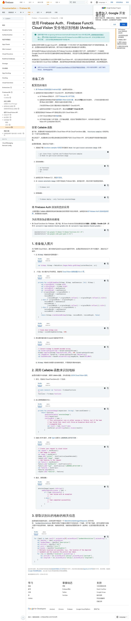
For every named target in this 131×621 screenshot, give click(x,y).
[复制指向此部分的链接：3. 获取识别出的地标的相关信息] (77, 516)
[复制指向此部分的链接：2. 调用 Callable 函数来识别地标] (77, 370)
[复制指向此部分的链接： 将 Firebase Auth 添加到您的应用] (71, 207)
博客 (111, 2)
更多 (57, 2)
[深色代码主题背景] (108, 152)
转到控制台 (119, 2)
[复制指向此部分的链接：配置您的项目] (49, 85)
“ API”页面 (66, 96)
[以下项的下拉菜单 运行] (33, 2)
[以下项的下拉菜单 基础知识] (16, 12)
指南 (29, 586)
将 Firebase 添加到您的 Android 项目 (48, 89)
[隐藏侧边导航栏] (23, 617)
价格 (48, 70)
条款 (29, 617)
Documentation (9, 8)
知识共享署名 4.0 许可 (58, 569)
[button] (11, 30)
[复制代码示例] (108, 165)
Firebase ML (24, 8)
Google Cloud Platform (83, 609)
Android (52, 609)
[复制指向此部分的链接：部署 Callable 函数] (54, 127)
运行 (30, 2)
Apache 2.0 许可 (88, 569)
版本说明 (99, 595)
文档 (48, 2)
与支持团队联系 (101, 586)
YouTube (65, 595)
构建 (21, 2)
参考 (29, 589)
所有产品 (96, 609)
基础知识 (11, 12)
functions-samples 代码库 (53, 148)
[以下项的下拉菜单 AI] (23, 12)
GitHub (30, 598)
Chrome (60, 609)
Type (53, 438)
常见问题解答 (101, 598)
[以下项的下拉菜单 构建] (24, 2)
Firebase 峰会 (66, 589)
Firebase (34, 18)
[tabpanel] (72, 265)
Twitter (64, 592)
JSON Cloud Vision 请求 (79, 375)
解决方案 (40, 2)
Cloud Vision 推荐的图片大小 (72, 272)
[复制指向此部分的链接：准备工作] (46, 79)
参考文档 (48, 12)
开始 (123, 24)
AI (20, 12)
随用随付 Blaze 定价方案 (64, 100)
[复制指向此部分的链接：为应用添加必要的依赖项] (61, 219)
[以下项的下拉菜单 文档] (51, 2)
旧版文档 (99, 601)
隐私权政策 (36, 617)
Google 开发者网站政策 (35, 571)
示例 (56, 12)
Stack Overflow (101, 589)
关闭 (114, 24)
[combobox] (78, 2)
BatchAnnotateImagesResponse (76, 521)
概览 (3, 12)
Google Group (101, 592)
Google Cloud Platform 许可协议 (66, 67)
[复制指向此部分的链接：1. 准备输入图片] (55, 244)
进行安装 (59, 178)
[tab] (40, 259)
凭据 (56, 116)
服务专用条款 (81, 67)
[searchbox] (12, 18)
